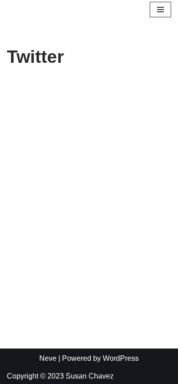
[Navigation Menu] (160, 9)
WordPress (121, 358)
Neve (48, 358)
